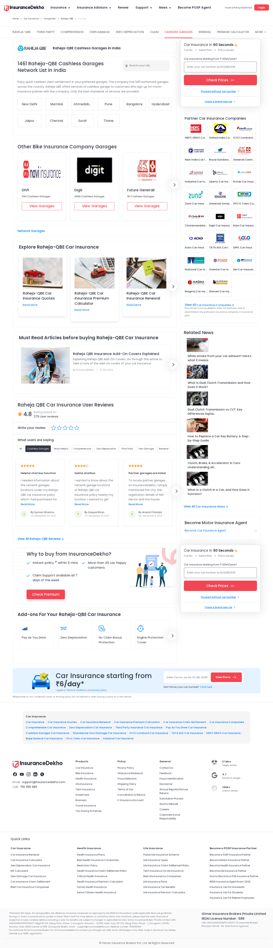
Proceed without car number (218, 91)
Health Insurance (86, 778)
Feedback (165, 773)
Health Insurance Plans (91, 854)
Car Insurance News (210, 507)
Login (261, 7)
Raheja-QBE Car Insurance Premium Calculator (92, 298)
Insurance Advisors (92, 7)
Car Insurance (35, 722)
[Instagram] (28, 775)
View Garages (42, 205)
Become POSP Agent (194, 7)
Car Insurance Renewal (95, 722)
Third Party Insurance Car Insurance (138, 727)
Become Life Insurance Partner (228, 871)
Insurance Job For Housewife (227, 887)
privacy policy (99, 690)
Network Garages (31, 231)
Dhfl (25, 189)
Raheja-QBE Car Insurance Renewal (143, 296)
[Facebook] (15, 775)
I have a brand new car (218, 101)
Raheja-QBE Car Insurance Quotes (39, 296)
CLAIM (154, 32)
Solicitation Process (171, 798)
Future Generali (140, 189)
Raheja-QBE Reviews (45, 539)
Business (81, 800)
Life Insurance (84, 784)
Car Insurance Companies (214, 305)
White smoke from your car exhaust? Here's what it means (219, 358)
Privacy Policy (126, 768)
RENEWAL (204, 32)
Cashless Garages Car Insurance (47, 733)
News (163, 7)
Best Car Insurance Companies (30, 887)
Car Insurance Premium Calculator (137, 722)
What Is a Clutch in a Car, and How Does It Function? (218, 492)
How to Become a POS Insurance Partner (234, 876)
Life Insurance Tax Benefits (159, 887)
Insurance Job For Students (226, 892)
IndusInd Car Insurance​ (118, 738)
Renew (123, 7)
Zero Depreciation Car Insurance (90, 727)
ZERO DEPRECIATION (130, 32)
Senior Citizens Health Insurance (96, 892)
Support (142, 7)
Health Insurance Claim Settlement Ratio (102, 871)
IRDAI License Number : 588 (223, 918)
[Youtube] (21, 775)
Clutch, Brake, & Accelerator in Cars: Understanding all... (214, 465)
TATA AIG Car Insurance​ (187, 733)
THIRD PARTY (46, 32)
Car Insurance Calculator (26, 860)
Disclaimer (165, 784)
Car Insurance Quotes (62, 722)
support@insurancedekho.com (43, 782)
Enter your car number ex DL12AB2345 (211, 67)
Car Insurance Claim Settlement (184, 722)
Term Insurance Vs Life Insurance (163, 871)
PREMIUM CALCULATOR (233, 32)
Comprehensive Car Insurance (46, 727)
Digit (78, 189)
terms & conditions (76, 690)
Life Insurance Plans (155, 881)
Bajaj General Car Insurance (44, 738)
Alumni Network (168, 804)
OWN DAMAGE (100, 32)
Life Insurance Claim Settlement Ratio (166, 865)
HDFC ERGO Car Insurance (223, 733)
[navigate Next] (174, 185)
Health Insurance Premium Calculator (100, 881)
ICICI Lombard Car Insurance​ (149, 733)
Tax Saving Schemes (89, 811)
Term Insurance (85, 789)
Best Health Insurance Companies (98, 860)
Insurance (59, 7)
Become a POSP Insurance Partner (230, 854)
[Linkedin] (35, 775)
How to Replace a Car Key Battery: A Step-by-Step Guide (219, 438)
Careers (164, 809)
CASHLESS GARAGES (178, 32)
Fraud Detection (127, 778)
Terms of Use (125, 789)
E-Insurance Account (130, 800)
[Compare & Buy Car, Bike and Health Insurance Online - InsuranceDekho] (24, 9)
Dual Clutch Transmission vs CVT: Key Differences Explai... (215, 412)
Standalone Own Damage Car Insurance (99, 733)
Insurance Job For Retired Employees (232, 897)
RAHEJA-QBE (22, 32)
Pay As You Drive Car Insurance (186, 727)
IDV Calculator (19, 871)
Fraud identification (171, 778)
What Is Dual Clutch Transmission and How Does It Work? (219, 385)
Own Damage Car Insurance (28, 876)
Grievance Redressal (130, 773)
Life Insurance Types (155, 860)
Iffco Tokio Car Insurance (83, 738)
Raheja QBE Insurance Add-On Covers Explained (116, 353)
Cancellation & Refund (131, 794)
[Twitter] (42, 775)
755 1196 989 (28, 787)
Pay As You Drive (34, 637)
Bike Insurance (84, 773)
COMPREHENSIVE (72, 32)
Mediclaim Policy (87, 865)
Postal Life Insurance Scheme (161, 854)
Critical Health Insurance (92, 876)
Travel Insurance (86, 805)
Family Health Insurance (92, 887)
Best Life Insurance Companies (162, 876)
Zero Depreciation (73, 637)
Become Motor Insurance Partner (229, 860)
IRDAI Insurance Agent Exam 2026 (230, 881)
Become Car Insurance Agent (205, 531)
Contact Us (166, 768)
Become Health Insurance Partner (230, 865)
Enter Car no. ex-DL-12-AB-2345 (187, 677)
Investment (82, 794)
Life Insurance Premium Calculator (164, 892)
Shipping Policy (127, 784)
